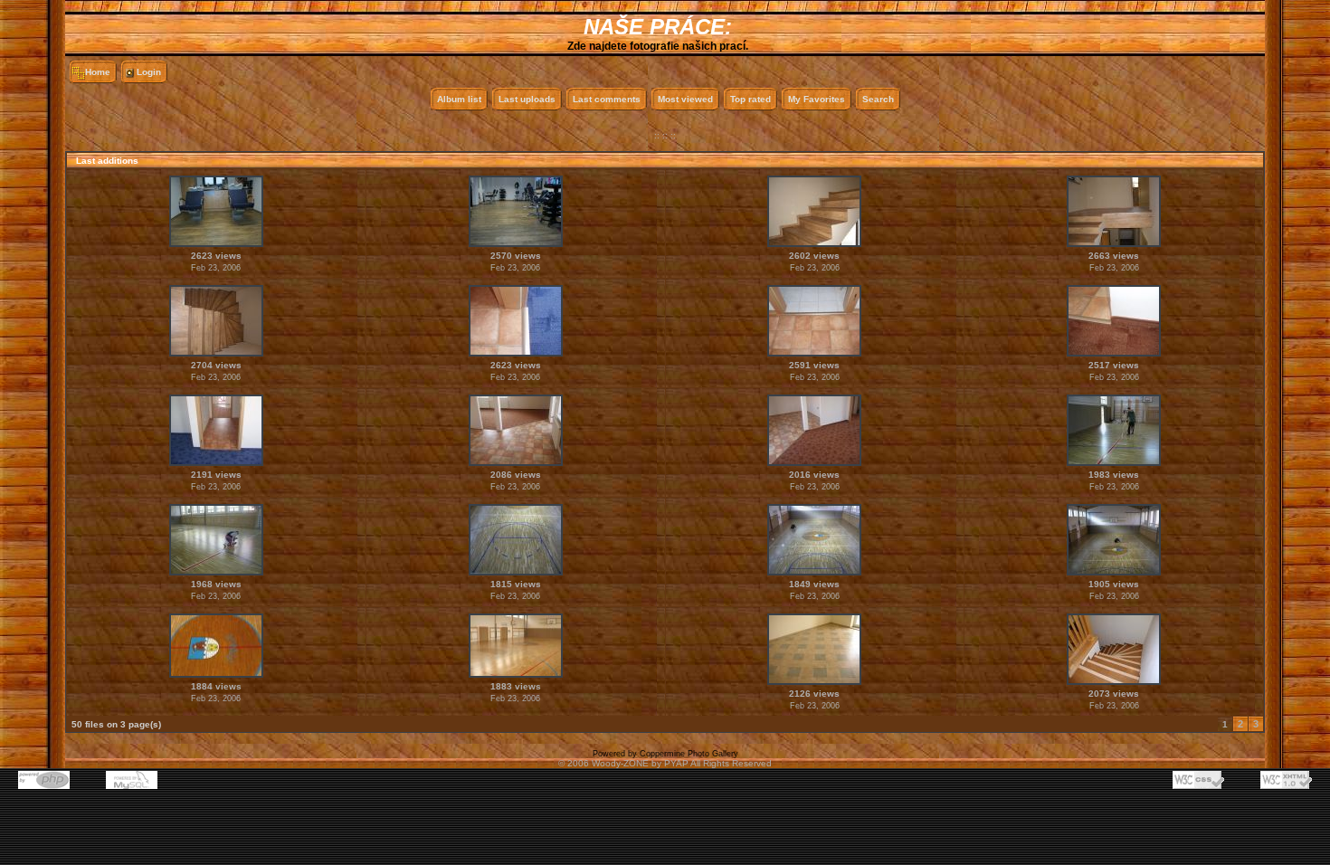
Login (149, 72)
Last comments (607, 99)
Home (97, 72)
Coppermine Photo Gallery (689, 753)
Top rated (750, 99)
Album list (459, 99)
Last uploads (527, 99)
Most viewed (685, 99)
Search (878, 99)
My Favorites (816, 99)
